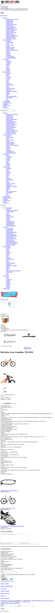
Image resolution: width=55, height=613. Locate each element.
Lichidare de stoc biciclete (12, 19)
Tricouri (8, 65)
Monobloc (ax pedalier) (11, 91)
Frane (7, 81)
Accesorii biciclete (7, 39)
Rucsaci (8, 70)
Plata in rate (3, 595)
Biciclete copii (9, 23)
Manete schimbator (10, 88)
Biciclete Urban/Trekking (12, 36)
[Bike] (10, 3)
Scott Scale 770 (27, 347)
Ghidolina (8, 52)
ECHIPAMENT (18, 600)
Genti (7, 43)
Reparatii (5, 104)
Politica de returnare (5, 593)
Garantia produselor (5, 591)
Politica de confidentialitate (7, 586)
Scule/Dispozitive (10, 56)
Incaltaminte (9, 61)
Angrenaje (8, 73)
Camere (8, 78)
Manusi (8, 68)
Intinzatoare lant (10, 84)
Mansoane (8, 90)
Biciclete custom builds (11, 24)
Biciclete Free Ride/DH (11, 29)
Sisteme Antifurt (10, 48)
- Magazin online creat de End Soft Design (10, 603)
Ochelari (8, 63)
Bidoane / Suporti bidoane (12, 50)
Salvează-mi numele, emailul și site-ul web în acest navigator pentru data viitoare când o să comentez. (25, 546)
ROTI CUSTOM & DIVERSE (13, 270)
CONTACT (6, 108)
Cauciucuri (8, 77)
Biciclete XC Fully (10, 37)
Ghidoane (8, 83)
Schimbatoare (9, 97)
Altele (7, 60)
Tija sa (7, 100)
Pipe (7, 95)
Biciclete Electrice (10, 28)
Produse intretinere (10, 47)
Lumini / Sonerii (10, 45)
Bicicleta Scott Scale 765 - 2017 (8, 508)
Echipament (6, 59)
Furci (7, 82)
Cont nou (3, 7)
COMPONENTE (7, 102)
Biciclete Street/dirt (10, 34)
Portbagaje (8, 55)
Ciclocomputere (9, 42)
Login (6, 7)
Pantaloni (8, 69)
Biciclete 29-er (9, 20)
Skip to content (4, 15)
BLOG (5, 106)
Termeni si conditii (5, 583)
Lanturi (8, 87)
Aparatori (8, 41)
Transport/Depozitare (11, 57)
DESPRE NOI (6, 105)
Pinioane (8, 93)
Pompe (7, 46)
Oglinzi (8, 54)
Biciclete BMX (9, 21)
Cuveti (7, 79)
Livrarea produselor (5, 598)
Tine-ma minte (5, 611)
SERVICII (33, 600)
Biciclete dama (9, 25)
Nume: (2, 605)
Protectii (8, 64)
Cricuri (7, 51)
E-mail (2, 572)
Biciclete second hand (11, 32)
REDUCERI (6, 101)
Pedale (7, 92)
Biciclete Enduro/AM (11, 27)
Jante (7, 86)
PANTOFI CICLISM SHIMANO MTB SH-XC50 (12, 526)
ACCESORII (10, 600)
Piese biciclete (6, 72)
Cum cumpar (3, 588)
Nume (2, 571)
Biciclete (5, 18)
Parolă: (19, 605)
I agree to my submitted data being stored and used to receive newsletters (18, 574)
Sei (7, 99)
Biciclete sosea (9, 33)
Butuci (7, 74)
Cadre (7, 75)
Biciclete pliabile (10, 30)
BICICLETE (4, 600)
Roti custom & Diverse (11, 96)
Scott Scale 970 (27, 348)
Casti (7, 66)
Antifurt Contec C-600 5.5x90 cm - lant (9, 490)
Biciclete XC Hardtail (11, 38)
